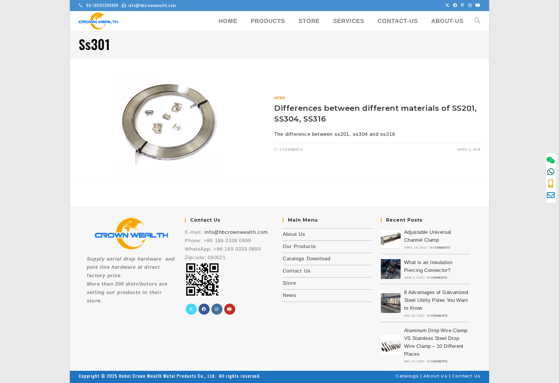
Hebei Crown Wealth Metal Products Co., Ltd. (169, 376)
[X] (191, 309)
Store (289, 283)
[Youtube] (229, 309)
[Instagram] (216, 309)
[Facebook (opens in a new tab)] (455, 5)
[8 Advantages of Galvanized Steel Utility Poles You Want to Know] (391, 303)
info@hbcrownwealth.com (152, 5)
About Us (294, 234)
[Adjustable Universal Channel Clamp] (391, 239)
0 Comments (291, 149)
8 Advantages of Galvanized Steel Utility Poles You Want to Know (436, 300)
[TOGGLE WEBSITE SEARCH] (477, 21)
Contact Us (297, 271)
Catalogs (407, 376)
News (279, 98)
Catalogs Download (306, 258)
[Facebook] (204, 309)
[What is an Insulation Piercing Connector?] (391, 269)
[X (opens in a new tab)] (447, 5)
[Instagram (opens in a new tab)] (470, 5)
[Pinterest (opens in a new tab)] (462, 5)
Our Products (299, 246)
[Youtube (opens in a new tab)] (477, 5)
